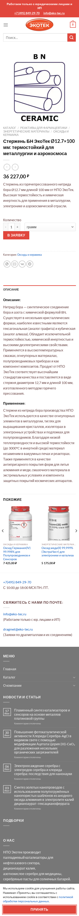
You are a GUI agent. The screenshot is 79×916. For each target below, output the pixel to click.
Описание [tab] (11, 289)
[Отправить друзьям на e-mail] (14, 264)
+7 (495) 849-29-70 (27, 13)
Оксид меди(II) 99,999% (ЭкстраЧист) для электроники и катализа (58, 551)
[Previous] (3, 539)
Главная (9, 669)
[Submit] (71, 37)
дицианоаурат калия (19, 868)
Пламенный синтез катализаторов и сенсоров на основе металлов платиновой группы (42, 714)
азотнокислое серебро (20, 874)
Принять (39, 909)
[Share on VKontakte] (22, 264)
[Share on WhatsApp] (7, 264)
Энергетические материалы (26, 131)
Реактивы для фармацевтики (43, 128)
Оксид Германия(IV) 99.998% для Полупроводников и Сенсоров (17, 553)
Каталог (9, 128)
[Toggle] (74, 677)
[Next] (76, 539)
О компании (12, 685)
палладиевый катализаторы (25, 857)
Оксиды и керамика (29, 254)
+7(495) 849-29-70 (17, 582)
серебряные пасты (18, 879)
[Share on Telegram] (29, 264)
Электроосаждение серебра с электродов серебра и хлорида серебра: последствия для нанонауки (43, 770)
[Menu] (5, 25)
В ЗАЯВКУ (16, 235)
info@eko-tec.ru (54, 13)
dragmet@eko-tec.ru (18, 629)
